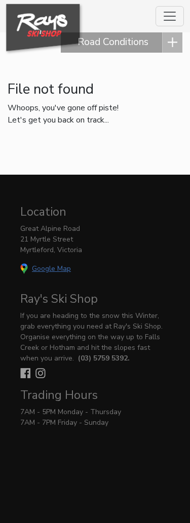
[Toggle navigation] (170, 16)
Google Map (51, 268)
